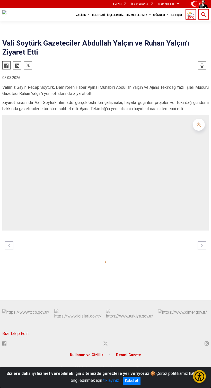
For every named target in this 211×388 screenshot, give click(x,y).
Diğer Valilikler (166, 4)
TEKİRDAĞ (98, 15)
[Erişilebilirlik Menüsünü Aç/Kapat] (199, 376)
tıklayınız (111, 380)
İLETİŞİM (176, 15)
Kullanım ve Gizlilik (86, 355)
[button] (105, 262)
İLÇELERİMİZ (115, 15)
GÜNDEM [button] (159, 15)
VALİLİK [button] (81, 15)
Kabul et (131, 380)
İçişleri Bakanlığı (139, 4)
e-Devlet (117, 4)
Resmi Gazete (128, 355)
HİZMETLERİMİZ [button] (136, 15)
